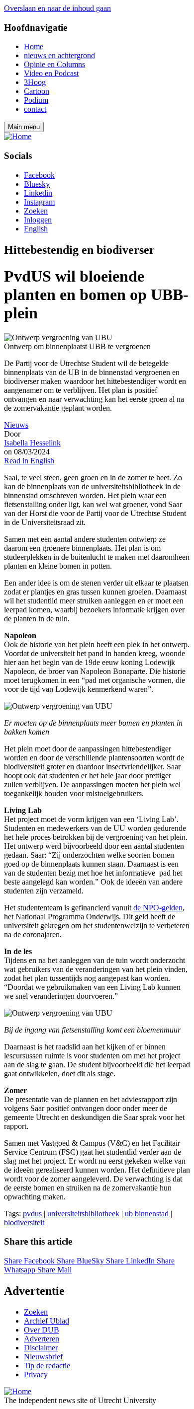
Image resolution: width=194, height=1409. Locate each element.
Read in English (29, 460)
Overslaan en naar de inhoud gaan (57, 8)
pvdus (32, 1213)
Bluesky (37, 184)
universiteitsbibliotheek (83, 1213)
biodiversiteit (24, 1222)
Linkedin (38, 193)
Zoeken (36, 211)
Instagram (39, 202)
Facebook (39, 175)
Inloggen (38, 220)
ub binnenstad (147, 1213)
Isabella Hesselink (32, 443)
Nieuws (16, 425)
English (36, 228)
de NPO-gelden (158, 907)
